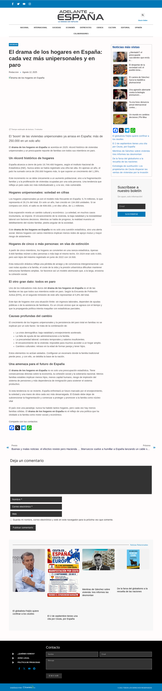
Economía (70, 28)
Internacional (40, 28)
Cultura (112, 28)
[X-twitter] (24, 669)
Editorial (125, 28)
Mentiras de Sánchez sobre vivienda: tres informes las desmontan (96, 592)
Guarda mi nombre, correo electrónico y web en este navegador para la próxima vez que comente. (63, 519)
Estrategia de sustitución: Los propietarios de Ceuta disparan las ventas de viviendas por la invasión (130, 169)
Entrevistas (86, 28)
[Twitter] (18, 3)
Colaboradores (81, 34)
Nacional (24, 28)
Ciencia (100, 28)
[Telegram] (34, 669)
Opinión (138, 28)
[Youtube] (24, 3)
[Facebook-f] (12, 3)
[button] (143, 15)
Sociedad (56, 28)
